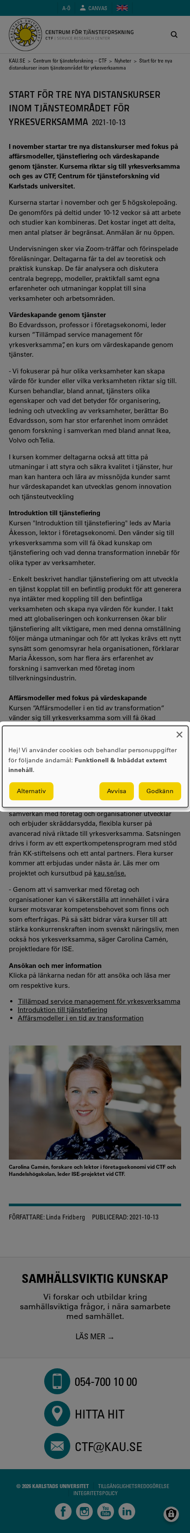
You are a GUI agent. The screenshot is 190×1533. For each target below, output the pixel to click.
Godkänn (160, 791)
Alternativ (31, 791)
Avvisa (116, 791)
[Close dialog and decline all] (179, 731)
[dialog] (95, 766)
